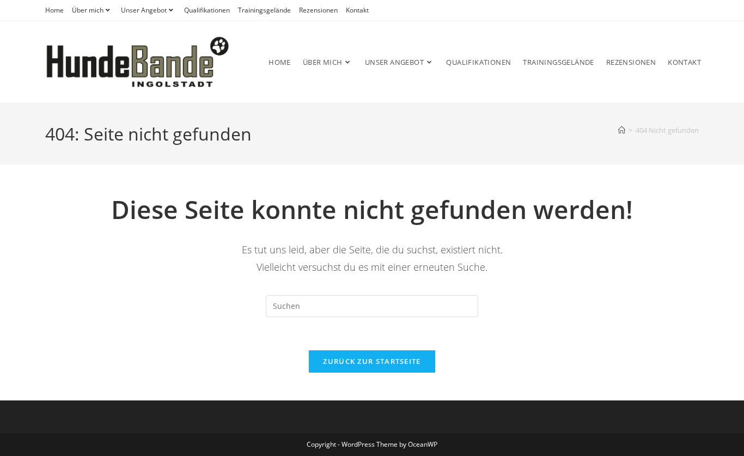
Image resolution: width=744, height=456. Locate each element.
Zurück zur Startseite (371, 361)
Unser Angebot (144, 10)
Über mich (87, 10)
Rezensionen (318, 10)
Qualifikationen (207, 10)
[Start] (621, 130)
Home (54, 10)
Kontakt (357, 10)
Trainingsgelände (264, 10)
